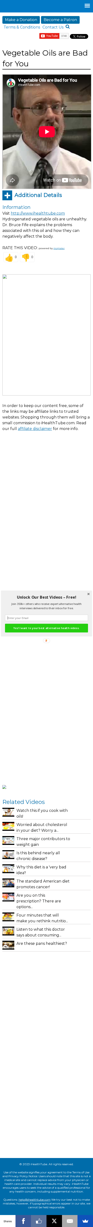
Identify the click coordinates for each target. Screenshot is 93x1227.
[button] (46, 597)
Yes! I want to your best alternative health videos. (46, 628)
